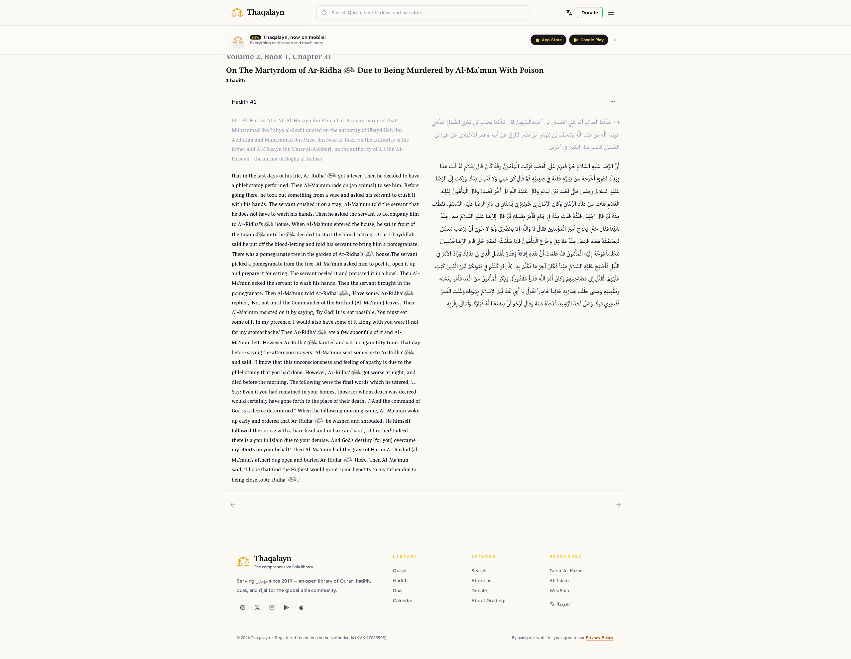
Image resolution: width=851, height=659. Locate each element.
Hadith (400, 581)
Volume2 (243, 57)
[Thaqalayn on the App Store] (301, 607)
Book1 (276, 57)
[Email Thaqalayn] (272, 607)
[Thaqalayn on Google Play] (287, 607)
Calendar (403, 601)
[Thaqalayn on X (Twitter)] (257, 607)
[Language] (569, 12)
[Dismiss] (615, 40)
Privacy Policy (599, 637)
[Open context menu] (612, 101)
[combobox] (422, 12)
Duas (398, 591)
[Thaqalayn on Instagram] (243, 607)
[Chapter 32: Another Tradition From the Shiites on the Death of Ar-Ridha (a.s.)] (618, 505)
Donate (479, 591)
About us (481, 581)
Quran (399, 571)
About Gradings (489, 601)
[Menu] (611, 12)
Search (478, 571)
